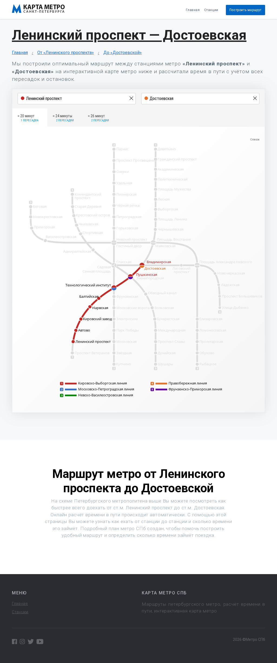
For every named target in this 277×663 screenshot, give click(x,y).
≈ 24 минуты (63, 118)
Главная (193, 10)
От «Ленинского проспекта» (65, 52)
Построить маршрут (245, 10)
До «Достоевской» (122, 52)
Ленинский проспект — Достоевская (129, 35)
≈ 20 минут (28, 118)
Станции (211, 10)
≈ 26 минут (98, 118)
